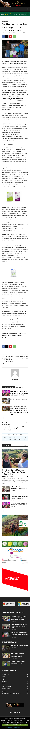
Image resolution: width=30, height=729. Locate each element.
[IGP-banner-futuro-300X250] (15, 536)
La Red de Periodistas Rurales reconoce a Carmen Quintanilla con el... (19, 488)
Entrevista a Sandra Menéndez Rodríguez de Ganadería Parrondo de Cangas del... (14, 472)
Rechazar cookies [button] (23, 724)
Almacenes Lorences (13, 333)
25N (20, 445)
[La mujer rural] (15, 3)
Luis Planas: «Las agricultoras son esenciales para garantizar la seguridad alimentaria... (19, 496)
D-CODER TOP (22, 333)
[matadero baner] (15, 563)
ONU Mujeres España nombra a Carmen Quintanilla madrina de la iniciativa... (19, 504)
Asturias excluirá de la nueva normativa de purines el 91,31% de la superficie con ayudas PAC (7, 360)
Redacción (5, 32)
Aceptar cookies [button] (14, 724)
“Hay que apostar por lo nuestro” (19, 645)
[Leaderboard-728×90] (15, 16)
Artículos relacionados (8, 387)
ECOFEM (4, 335)
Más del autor (19, 387)
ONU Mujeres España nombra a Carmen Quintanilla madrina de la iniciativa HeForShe (19, 393)
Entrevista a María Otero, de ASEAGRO (21, 357)
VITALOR (4, 337)
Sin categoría (8, 19)
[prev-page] (3, 418)
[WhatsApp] (14, 36)
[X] (6, 36)
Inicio (3, 19)
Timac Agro (19, 335)
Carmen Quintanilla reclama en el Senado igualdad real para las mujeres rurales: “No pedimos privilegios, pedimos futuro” (19, 410)
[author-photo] (15, 377)
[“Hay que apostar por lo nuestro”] (6, 647)
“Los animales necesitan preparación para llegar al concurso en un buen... (17, 655)
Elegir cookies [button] (6, 724)
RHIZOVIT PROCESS (12, 335)
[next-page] (5, 418)
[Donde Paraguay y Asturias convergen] (6, 401)
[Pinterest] (10, 36)
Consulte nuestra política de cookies (15, 727)
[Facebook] (3, 36)
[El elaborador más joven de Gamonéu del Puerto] (6, 663)
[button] (2, 9)
